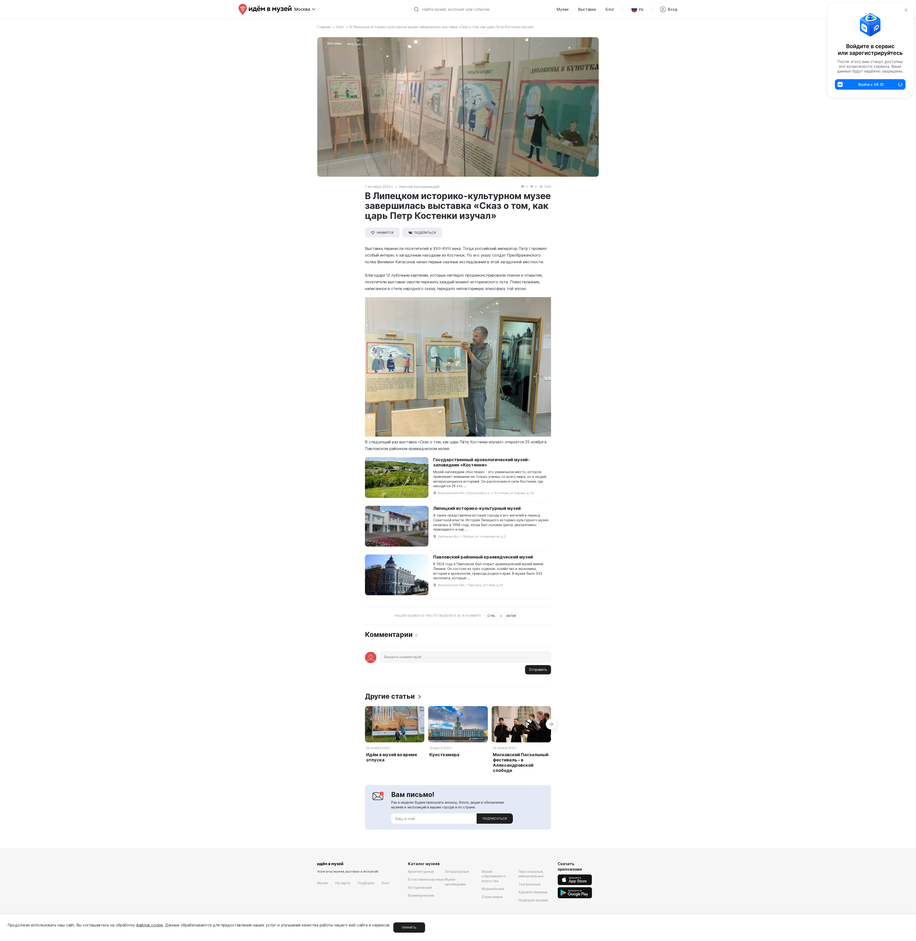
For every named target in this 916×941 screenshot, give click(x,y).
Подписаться (495, 818)
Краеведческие (421, 895)
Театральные (529, 884)
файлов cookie (149, 925)
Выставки (587, 9)
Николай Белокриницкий (419, 187)
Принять (409, 927)
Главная (324, 27)
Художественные (532, 892)
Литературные (457, 871)
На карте (342, 883)
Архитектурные (421, 871)
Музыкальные (493, 889)
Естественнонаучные (426, 879)
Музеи (562, 9)
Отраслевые (492, 897)
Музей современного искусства (494, 876)
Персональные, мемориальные (531, 873)
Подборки (366, 883)
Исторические (420, 887)
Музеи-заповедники (455, 881)
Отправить (538, 669)
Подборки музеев (533, 900)
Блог (609, 9)
